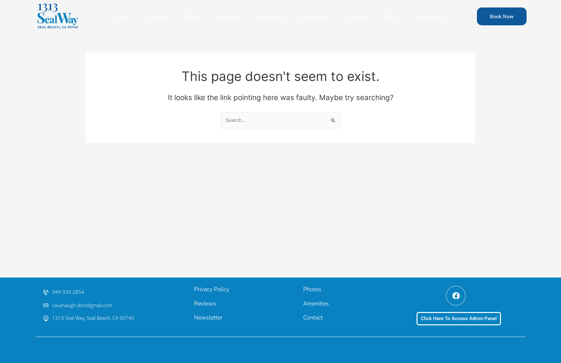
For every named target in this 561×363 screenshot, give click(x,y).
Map (390, 16)
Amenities (270, 16)
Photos (157, 16)
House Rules (429, 16)
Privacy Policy (211, 289)
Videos (192, 16)
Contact (356, 16)
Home (123, 16)
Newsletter (314, 16)
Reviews (229, 16)
